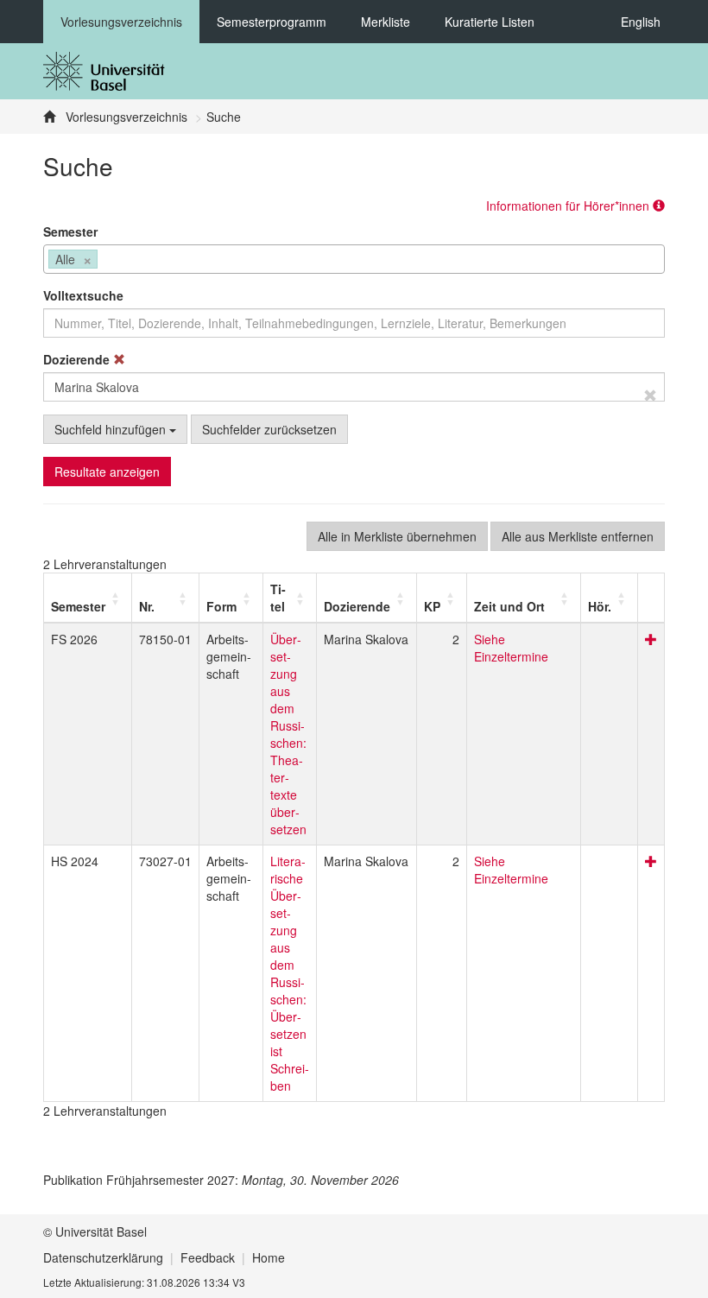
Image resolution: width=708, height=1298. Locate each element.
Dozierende (78, 359)
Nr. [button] (147, 606)
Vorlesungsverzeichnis (121, 21)
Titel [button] (278, 597)
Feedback (207, 1257)
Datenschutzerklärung (103, 1257)
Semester (70, 231)
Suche (223, 116)
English (641, 21)
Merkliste (385, 21)
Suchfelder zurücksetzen (269, 429)
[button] (78, 606)
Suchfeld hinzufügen (111, 429)
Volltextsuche (83, 295)
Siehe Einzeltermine (511, 647)
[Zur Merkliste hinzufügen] (651, 639)
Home (268, 1257)
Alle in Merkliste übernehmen (397, 536)
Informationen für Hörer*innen (569, 205)
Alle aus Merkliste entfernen (578, 536)
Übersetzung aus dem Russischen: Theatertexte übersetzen (288, 734)
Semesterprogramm (271, 21)
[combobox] (354, 259)
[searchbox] (106, 261)
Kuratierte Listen (489, 21)
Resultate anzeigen (107, 471)
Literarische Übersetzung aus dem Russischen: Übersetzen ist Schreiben (289, 973)
